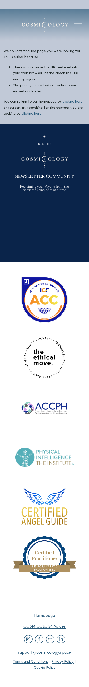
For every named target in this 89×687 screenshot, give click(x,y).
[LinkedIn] (61, 639)
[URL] (50, 639)
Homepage (44, 615)
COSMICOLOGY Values (44, 626)
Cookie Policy (45, 667)
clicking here (73, 101)
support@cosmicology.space (44, 652)
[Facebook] (39, 639)
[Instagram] (28, 639)
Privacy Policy (63, 661)
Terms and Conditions (30, 661)
